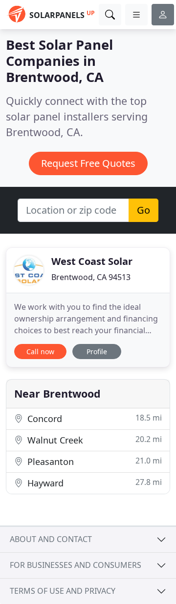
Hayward (93, 483)
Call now (40, 351)
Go (143, 210)
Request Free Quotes (88, 163)
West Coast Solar (91, 261)
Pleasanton (93, 461)
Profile (97, 351)
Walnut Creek (93, 440)
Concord (93, 418)
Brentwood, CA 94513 (91, 277)
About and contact (51, 539)
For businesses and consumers (75, 565)
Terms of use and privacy (62, 590)
